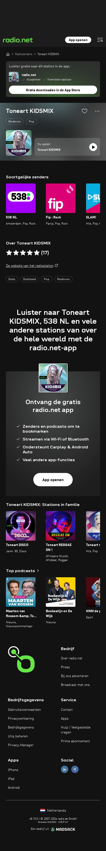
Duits (11, 279)
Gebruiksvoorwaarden (24, 710)
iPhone (13, 770)
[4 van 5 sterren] (29, 252)
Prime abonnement (75, 741)
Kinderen (14, 121)
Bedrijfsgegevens (21, 727)
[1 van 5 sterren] (9, 252)
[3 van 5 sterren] (22, 252)
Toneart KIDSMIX (48, 150)
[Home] (8, 54)
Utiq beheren (18, 736)
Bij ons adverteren (74, 676)
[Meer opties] (97, 111)
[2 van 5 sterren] (16, 252)
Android (14, 788)
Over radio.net (71, 658)
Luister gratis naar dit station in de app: (39, 66)
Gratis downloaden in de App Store (53, 90)
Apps (65, 718)
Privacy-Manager (21, 745)
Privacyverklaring (21, 718)
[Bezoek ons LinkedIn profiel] (65, 769)
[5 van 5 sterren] (36, 252)
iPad (11, 779)
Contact (67, 710)
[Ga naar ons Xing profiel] (75, 769)
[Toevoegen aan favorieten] (84, 111)
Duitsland (29, 279)
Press (65, 667)
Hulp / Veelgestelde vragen (75, 730)
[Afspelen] (93, 147)
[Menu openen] (100, 40)
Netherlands (56, 810)
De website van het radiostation (29, 266)
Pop (31, 121)
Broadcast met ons (75, 685)
